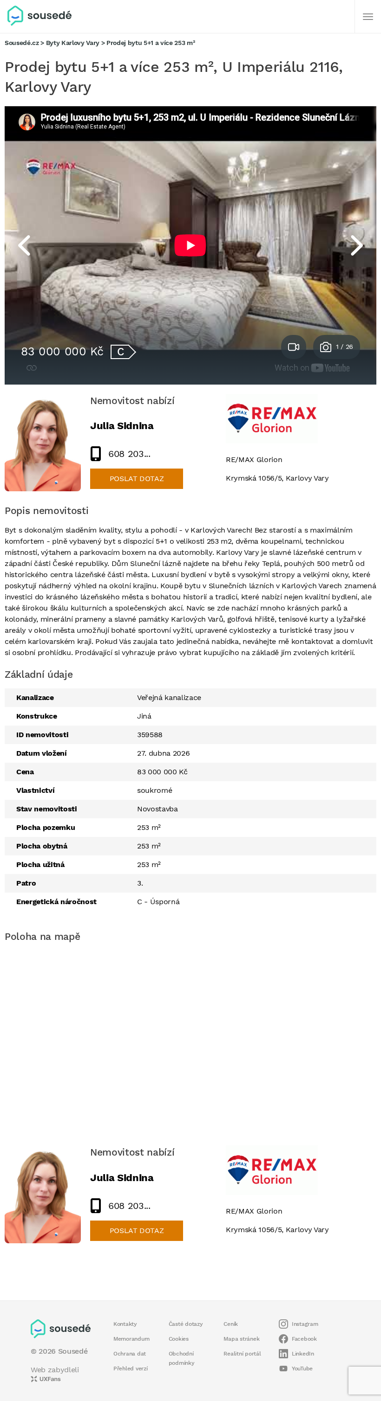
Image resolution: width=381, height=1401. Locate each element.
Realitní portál (242, 1353)
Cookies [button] (179, 1339)
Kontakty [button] (125, 1324)
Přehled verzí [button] (130, 1368)
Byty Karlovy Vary (72, 42)
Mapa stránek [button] (241, 1339)
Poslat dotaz (137, 478)
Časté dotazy (186, 1324)
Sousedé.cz (22, 42)
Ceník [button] (230, 1324)
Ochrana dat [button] (129, 1353)
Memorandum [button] (131, 1339)
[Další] (368, 16)
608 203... (129, 453)
